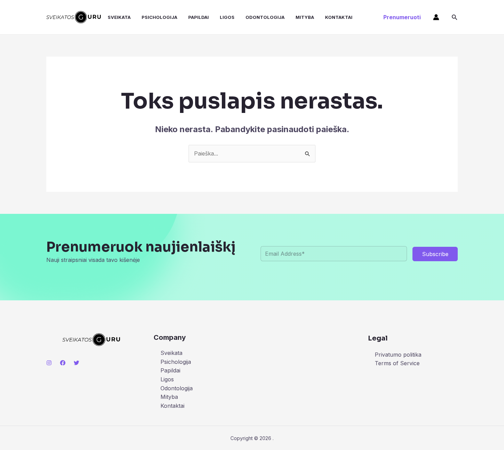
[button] (402, 17)
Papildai (198, 17)
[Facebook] (62, 363)
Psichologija (159, 17)
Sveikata (119, 17)
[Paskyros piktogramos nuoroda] (436, 17)
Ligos (227, 17)
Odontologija (265, 17)
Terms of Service (397, 363)
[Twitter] (76, 363)
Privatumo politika (398, 354)
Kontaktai (338, 17)
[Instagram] (49, 363)
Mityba (305, 17)
